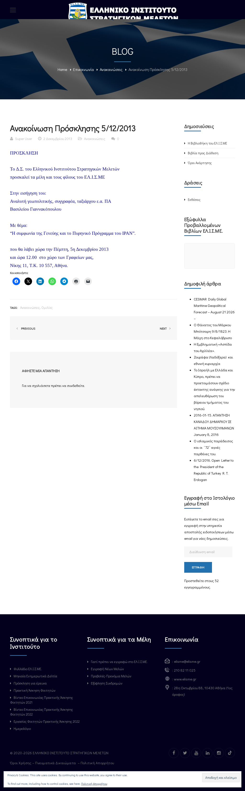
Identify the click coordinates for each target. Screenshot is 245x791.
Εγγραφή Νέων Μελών (107, 669)
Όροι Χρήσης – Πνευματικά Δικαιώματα (43, 762)
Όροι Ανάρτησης (200, 162)
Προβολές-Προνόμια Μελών (111, 676)
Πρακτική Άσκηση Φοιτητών (35, 690)
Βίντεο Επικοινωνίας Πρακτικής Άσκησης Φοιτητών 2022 (41, 711)
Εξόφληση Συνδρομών (106, 683)
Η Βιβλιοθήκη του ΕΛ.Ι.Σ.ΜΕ (207, 143)
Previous (27, 328)
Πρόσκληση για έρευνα (30, 683)
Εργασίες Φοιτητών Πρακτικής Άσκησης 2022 (47, 721)
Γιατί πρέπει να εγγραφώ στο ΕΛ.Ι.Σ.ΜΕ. (119, 661)
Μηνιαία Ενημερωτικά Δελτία (35, 676)
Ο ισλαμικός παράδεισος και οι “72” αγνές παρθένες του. (213, 447)
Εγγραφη (198, 567)
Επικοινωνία (83, 69)
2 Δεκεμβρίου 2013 (57, 138)
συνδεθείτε (75, 385)
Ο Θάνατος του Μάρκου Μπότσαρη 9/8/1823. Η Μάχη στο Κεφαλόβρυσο (213, 331)
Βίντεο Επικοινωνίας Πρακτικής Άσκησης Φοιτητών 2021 (41, 700)
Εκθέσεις (194, 199)
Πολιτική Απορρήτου (98, 762)
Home (62, 69)
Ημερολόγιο (22, 728)
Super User (23, 138)
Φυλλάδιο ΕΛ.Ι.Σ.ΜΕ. (28, 669)
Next (163, 328)
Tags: (14, 307)
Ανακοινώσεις (111, 69)
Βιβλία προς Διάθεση (203, 153)
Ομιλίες (47, 307)
